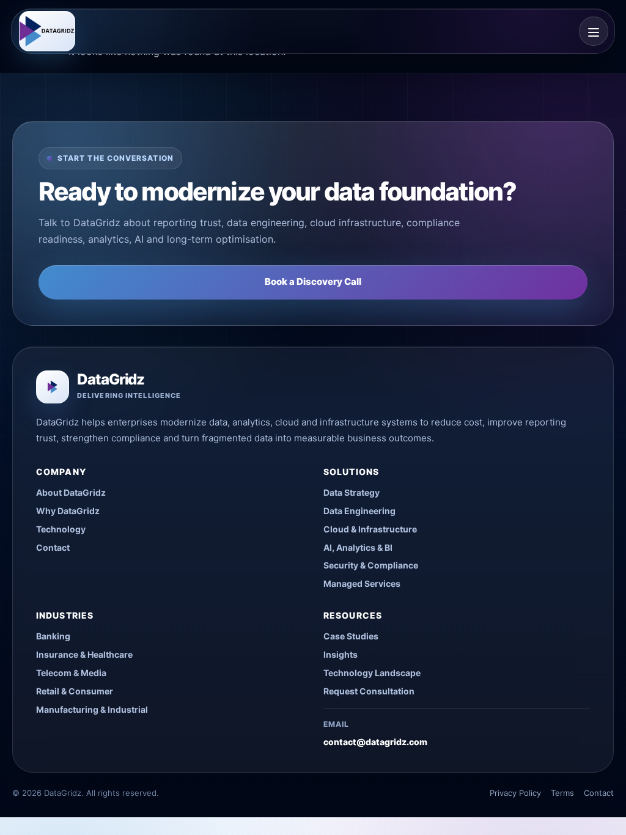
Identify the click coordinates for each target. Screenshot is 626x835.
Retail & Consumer (74, 691)
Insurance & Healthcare (84, 654)
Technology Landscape (372, 673)
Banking (53, 636)
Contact (53, 547)
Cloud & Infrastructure (370, 529)
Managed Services (361, 583)
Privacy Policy (515, 793)
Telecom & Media (71, 673)
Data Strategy (351, 492)
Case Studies (350, 636)
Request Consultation (368, 691)
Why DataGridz (68, 511)
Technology (61, 529)
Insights (340, 654)
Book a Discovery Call (313, 281)
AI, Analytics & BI (357, 547)
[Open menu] (593, 31)
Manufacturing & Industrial (92, 709)
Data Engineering (359, 511)
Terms (562, 793)
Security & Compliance (370, 565)
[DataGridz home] (47, 31)
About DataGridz (71, 492)
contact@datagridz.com (375, 742)
